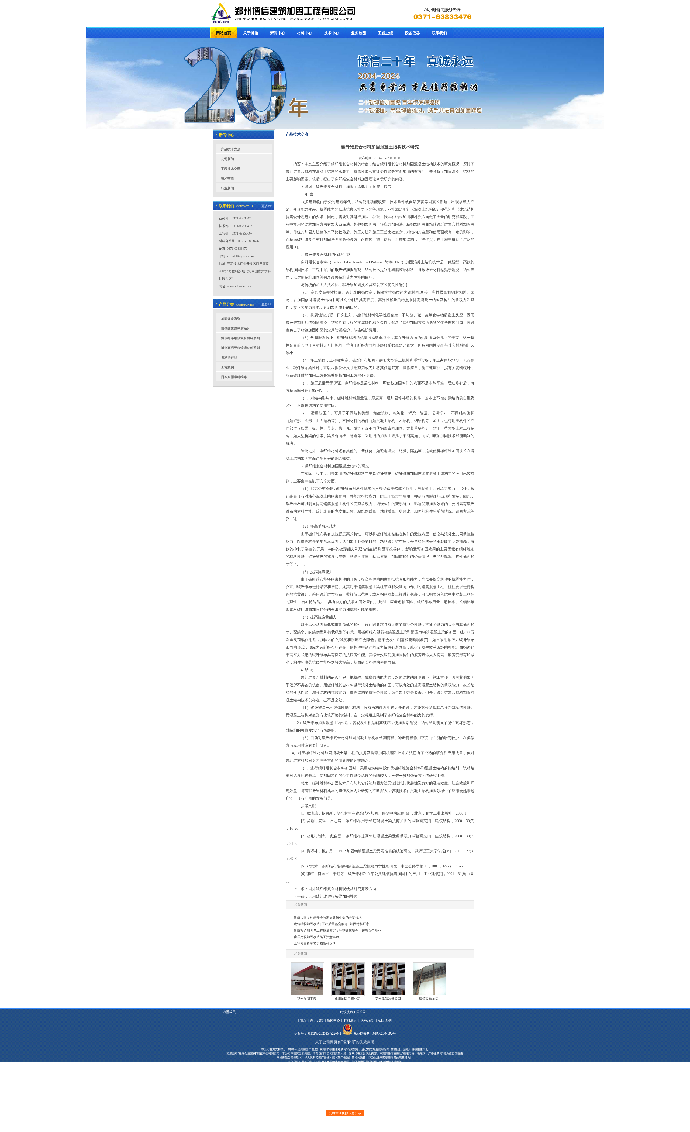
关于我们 (316, 1020)
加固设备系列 (230, 319)
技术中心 (331, 33)
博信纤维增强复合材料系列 (240, 338)
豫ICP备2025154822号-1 (324, 1033)
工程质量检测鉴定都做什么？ (315, 943)
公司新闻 (227, 159)
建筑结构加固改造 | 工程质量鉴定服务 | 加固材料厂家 (331, 924)
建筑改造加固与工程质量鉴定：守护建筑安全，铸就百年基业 (337, 930)
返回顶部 (384, 1020)
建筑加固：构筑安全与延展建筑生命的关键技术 (328, 918)
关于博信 (250, 33)
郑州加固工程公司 (347, 999)
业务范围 (358, 33)
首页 (303, 1020)
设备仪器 (412, 33)
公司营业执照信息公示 (345, 1113)
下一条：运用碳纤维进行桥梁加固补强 (325, 896)
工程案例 (227, 367)
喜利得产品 (229, 357)
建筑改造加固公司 (353, 1012)
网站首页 (223, 33)
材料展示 (350, 1020)
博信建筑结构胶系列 (235, 328)
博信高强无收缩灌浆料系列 (240, 348)
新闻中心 (277, 33)
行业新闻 (227, 188)
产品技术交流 (230, 149)
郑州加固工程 (306, 999)
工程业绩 (385, 33)
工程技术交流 (230, 169)
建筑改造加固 (429, 999)
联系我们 (439, 33)
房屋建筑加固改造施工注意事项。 (318, 937)
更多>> (266, 206)
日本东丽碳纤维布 (234, 377)
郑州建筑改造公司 (388, 999)
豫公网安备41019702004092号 (375, 1033)
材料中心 (304, 33)
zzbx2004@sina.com (240, 256)
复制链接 (340, 1125)
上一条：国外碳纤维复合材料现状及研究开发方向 (334, 889)
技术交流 (227, 178)
